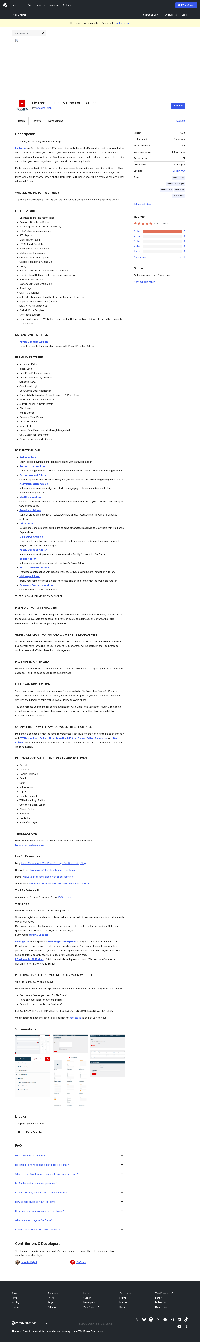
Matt (158, 1297)
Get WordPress (186, 5)
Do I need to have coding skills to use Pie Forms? (42, 1164)
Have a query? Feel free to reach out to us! (52, 869)
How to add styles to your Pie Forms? (35, 1201)
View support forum (144, 281)
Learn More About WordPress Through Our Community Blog (53, 863)
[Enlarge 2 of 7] (46, 1060)
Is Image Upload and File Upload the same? (38, 1229)
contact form (178, 178)
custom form (166, 190)
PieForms (81, 1262)
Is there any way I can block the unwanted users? (42, 1192)
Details (21, 120)
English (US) (179, 171)
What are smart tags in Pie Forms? (33, 1220)
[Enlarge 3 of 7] (83, 1038)
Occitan (43, 1323)
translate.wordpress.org (29, 845)
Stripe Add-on (27, 457)
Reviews (36, 120)
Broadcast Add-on (30, 510)
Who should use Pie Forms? (30, 1155)
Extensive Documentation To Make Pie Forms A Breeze (59, 883)
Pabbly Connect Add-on (33, 549)
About (15, 1293)
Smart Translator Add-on (34, 567)
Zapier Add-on (27, 558)
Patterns (52, 1307)
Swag (123, 1307)
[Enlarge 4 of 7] (83, 1059)
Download (178, 105)
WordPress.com (164, 1293)
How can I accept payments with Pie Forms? (39, 1211)
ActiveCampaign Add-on (33, 483)
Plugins (51, 1302)
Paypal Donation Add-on (33, 341)
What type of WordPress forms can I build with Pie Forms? (46, 1174)
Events (122, 1297)
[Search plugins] (43, 33)
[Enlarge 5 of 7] (121, 1038)
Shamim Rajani (44, 107)
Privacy (15, 1307)
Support (180, 120)
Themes (51, 1297)
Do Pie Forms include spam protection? (36, 1183)
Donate (124, 1302)
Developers (89, 1302)
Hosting (15, 1302)
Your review (140, 256)
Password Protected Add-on (36, 585)
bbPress (160, 1302)
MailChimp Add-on (30, 497)
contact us (75, 1017)
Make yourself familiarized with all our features (48, 876)
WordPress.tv (91, 1307)
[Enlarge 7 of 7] (121, 1065)
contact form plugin (175, 184)
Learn (86, 1293)
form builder (178, 196)
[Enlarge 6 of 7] (121, 1054)
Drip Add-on (26, 523)
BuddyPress (162, 1307)
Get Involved (125, 1293)
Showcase (53, 1293)
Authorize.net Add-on (32, 466)
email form (179, 190)
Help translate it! (122, 23)
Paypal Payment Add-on (33, 475)
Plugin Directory (19, 15)
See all (181, 256)
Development (55, 120)
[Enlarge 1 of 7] (46, 1038)
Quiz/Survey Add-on (31, 536)
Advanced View (142, 204)
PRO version (64, 896)
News (14, 1297)
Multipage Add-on (29, 576)
